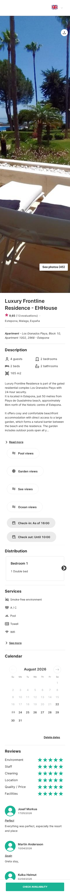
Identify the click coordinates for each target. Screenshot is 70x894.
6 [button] (42, 690)
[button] (13, 669)
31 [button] (20, 720)
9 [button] (13, 697)
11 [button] (27, 697)
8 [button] (57, 690)
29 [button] (57, 712)
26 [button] (35, 712)
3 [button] (20, 690)
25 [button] (27, 712)
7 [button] (50, 690)
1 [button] (57, 682)
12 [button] (35, 697)
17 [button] (20, 704)
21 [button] (50, 704)
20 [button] (42, 704)
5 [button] (35, 690)
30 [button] (13, 720)
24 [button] (20, 712)
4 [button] (28, 690)
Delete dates (52, 737)
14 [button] (50, 697)
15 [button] (57, 697)
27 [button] (42, 712)
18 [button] (27, 704)
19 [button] (35, 704)
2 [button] (13, 690)
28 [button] (50, 712)
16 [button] (13, 704)
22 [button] (57, 704)
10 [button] (20, 697)
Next (64, 568)
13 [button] (42, 697)
